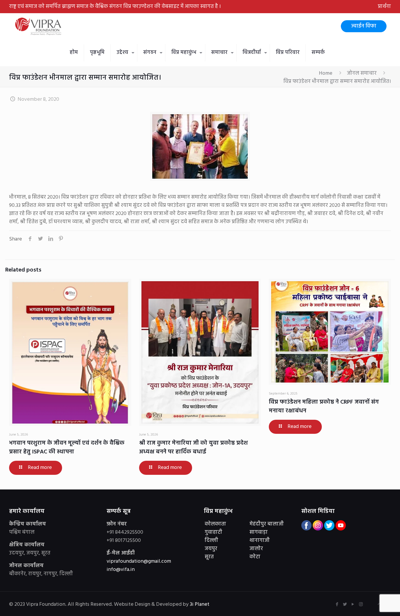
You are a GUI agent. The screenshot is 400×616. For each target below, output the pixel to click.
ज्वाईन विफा (363, 26)
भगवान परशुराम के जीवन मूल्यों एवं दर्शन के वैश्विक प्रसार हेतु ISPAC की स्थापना (66, 447)
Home (325, 73)
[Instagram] (361, 604)
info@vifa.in (121, 569)
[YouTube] (353, 604)
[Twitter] (345, 604)
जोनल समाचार (362, 73)
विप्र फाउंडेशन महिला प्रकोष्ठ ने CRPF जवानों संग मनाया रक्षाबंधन (324, 406)
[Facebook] (337, 604)
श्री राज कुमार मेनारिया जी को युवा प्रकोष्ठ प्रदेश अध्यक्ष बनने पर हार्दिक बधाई (193, 447)
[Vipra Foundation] (39, 26)
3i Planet (200, 604)
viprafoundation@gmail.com (139, 561)
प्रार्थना (384, 6)
